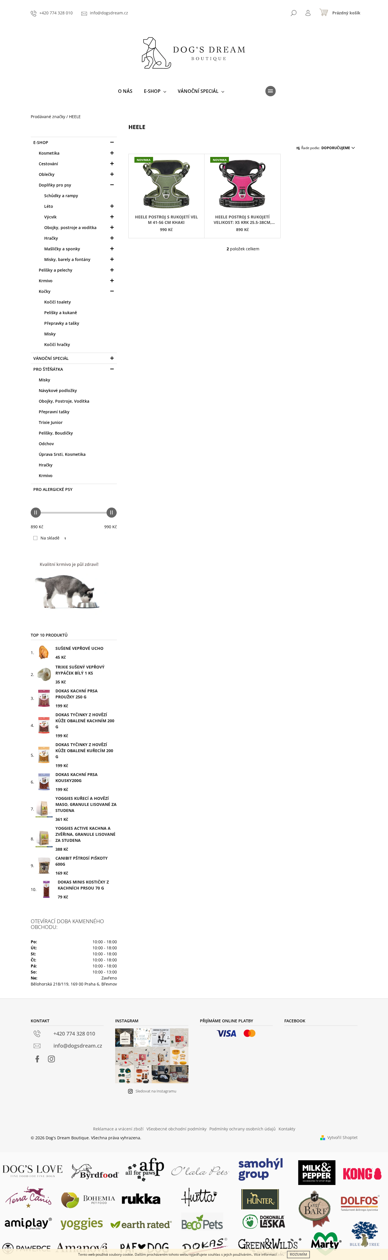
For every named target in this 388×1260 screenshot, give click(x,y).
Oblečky (47, 174)
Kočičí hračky (57, 344)
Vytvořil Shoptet (342, 1137)
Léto (48, 206)
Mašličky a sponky (62, 248)
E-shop (40, 142)
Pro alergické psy (52, 489)
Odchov (46, 443)
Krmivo (46, 280)
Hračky (51, 238)
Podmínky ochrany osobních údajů (242, 1129)
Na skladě (53, 538)
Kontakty (287, 1129)
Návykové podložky (58, 390)
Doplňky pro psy (55, 185)
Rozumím (298, 1254)
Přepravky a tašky (61, 323)
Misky (50, 334)
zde (280, 1254)
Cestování (48, 163)
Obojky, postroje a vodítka (70, 227)
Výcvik (50, 217)
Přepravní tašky (54, 411)
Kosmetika (49, 153)
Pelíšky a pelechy (55, 270)
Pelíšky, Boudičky (56, 433)
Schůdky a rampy (61, 195)
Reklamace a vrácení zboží (118, 1129)
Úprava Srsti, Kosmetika (62, 454)
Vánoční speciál (51, 358)
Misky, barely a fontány (67, 259)
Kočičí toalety (57, 302)
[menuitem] (125, 91)
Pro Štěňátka (48, 369)
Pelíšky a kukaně (60, 312)
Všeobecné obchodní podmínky (176, 1129)
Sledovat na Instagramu (156, 1091)
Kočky (45, 291)
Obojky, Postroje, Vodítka (64, 401)
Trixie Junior (51, 422)
